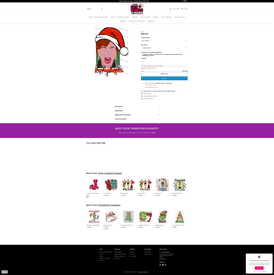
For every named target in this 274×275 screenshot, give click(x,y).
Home (142, 31)
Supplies (123, 21)
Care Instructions (120, 119)
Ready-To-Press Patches (120, 17)
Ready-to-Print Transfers (98, 17)
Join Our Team (133, 256)
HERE (153, 133)
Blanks (155, 17)
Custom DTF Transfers (137, 21)
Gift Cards (102, 260)
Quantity (143, 58)
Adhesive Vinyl (179, 17)
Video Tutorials (118, 252)
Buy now (164, 78)
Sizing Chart (119, 111)
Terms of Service (148, 254)
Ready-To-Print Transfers (106, 252)
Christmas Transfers (109, 205)
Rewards (151, 21)
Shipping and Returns (120, 256)
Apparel (135, 17)
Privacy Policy (147, 252)
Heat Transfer (166, 17)
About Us (132, 252)
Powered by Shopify (143, 272)
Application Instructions (123, 115)
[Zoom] (111, 52)
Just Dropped (146, 17)
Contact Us (132, 254)
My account (117, 258)
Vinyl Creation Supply (110, 173)
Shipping (143, 68)
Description (118, 106)
